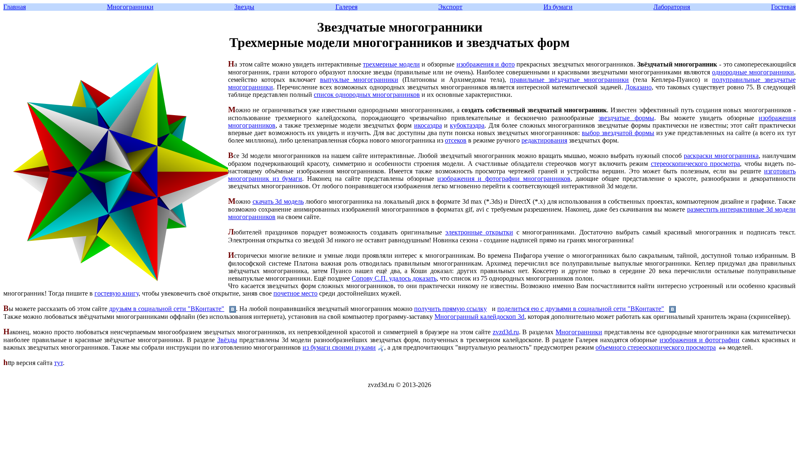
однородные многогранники (753, 72)
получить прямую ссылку (450, 308)
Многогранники (130, 6)
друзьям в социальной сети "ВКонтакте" (166, 308)
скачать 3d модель (278, 201)
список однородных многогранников (367, 94)
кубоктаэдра (467, 125)
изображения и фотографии (699, 339)
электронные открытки (479, 232)
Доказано (638, 87)
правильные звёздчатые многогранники (569, 79)
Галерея (346, 6)
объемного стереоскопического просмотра (656, 347)
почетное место (295, 293)
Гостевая (783, 6)
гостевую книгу (116, 293)
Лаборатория (671, 6)
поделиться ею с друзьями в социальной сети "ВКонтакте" (580, 308)
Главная (14, 6)
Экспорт (450, 6)
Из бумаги (558, 6)
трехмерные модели (391, 64)
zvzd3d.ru (506, 332)
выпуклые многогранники (359, 79)
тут (58, 362)
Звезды (244, 6)
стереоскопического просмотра (695, 163)
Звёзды (227, 339)
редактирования (544, 140)
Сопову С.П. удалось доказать (394, 278)
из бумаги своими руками (339, 347)
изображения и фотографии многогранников (503, 178)
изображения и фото (486, 64)
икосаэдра (428, 125)
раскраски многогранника (721, 155)
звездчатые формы (626, 117)
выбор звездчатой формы (618, 132)
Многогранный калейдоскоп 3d (479, 316)
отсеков (455, 140)
